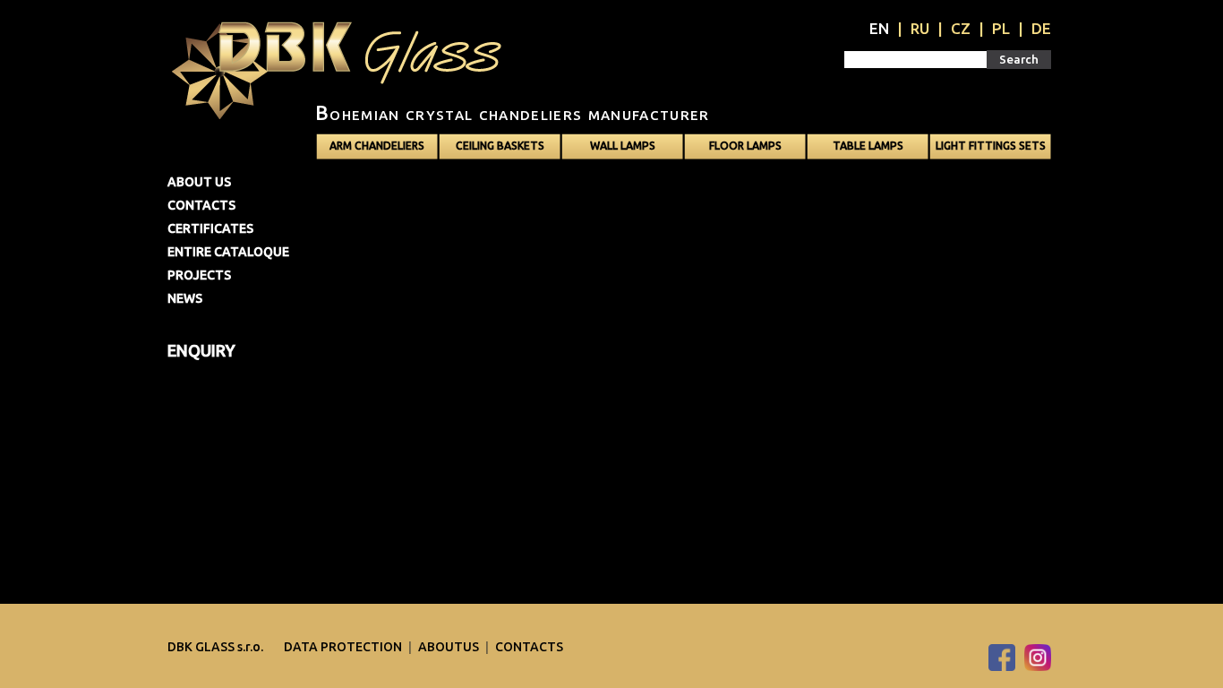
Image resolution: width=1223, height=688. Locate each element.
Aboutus (450, 647)
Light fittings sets (991, 145)
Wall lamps (622, 145)
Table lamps (868, 145)
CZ (961, 28)
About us (199, 182)
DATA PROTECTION (344, 647)
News (184, 298)
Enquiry (201, 350)
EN (879, 28)
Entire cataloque (228, 252)
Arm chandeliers (376, 145)
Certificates (210, 228)
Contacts (201, 205)
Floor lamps (745, 145)
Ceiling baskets (500, 145)
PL (1001, 28)
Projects (199, 275)
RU (920, 28)
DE (1041, 28)
